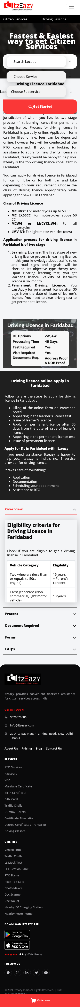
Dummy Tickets (15, 812)
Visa (7, 780)
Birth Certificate (15, 793)
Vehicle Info (13, 850)
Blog (39, 748)
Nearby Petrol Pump (19, 914)
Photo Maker (13, 888)
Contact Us (54, 748)
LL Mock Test (13, 862)
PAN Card (11, 799)
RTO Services (13, 767)
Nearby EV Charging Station (24, 907)
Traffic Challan (14, 805)
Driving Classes (15, 831)
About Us (11, 748)
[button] (40, 61)
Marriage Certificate (18, 786)
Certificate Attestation (19, 818)
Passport (11, 773)
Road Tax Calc (14, 882)
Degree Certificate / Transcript (25, 825)
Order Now (43, 1000)
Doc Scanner (13, 894)
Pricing (27, 748)
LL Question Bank (17, 869)
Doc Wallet (12, 901)
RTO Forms (12, 875)
